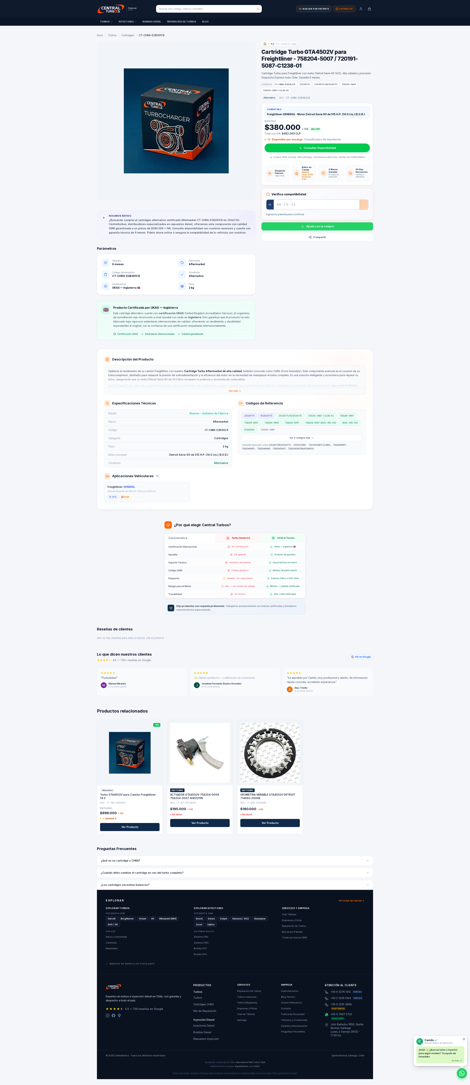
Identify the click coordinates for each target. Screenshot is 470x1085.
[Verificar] (363, 204)
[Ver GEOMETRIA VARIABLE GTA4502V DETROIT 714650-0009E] (270, 752)
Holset (142, 918)
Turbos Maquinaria (247, 1002)
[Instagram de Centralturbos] (107, 1015)
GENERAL (129, 486)
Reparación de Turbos (181, 21)
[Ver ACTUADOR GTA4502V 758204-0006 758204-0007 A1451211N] (200, 752)
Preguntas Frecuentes (293, 1031)
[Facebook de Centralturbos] (113, 1015)
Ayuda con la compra (320, 226)
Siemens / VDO (240, 918)
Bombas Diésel (151, 21)
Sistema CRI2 (201, 936)
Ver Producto (129, 826)
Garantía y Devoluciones (294, 1026)
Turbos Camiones (246, 997)
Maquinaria (112, 948)
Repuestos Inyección (206, 1038)
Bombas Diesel (202, 1032)
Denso (211, 918)
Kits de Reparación (204, 1010)
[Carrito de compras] (369, 8)
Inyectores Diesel (203, 1025)
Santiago (242, 1020)
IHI (152, 918)
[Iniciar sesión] (361, 9)
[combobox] (209, 9)
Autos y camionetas (116, 936)
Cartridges (127, 35)
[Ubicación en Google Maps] (119, 1015)
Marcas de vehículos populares (132, 963)
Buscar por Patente (292, 931)
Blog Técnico (288, 997)
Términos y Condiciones (294, 1020)
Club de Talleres (246, 1014)
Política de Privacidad (292, 1014)
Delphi (223, 918)
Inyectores (126, 21)
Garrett (111, 918)
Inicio (100, 35)
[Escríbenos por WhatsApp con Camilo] (462, 1073)
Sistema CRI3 (201, 942)
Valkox (211, 924)
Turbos (105, 21)
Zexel (199, 924)
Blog (205, 21)
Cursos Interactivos (291, 1002)
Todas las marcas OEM (294, 937)
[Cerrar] (464, 1039)
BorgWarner (127, 918)
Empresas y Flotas (292, 920)
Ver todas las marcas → (351, 900)
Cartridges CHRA (203, 1004)
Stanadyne (260, 918)
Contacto (286, 1008)
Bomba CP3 (200, 948)
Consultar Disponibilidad (320, 147)
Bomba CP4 (200, 954)
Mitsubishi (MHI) (168, 918)
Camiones (111, 942)
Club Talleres (289, 914)
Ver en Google (363, 656)
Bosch (199, 918)
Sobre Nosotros (289, 991)
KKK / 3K (113, 924)
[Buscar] (258, 9)
